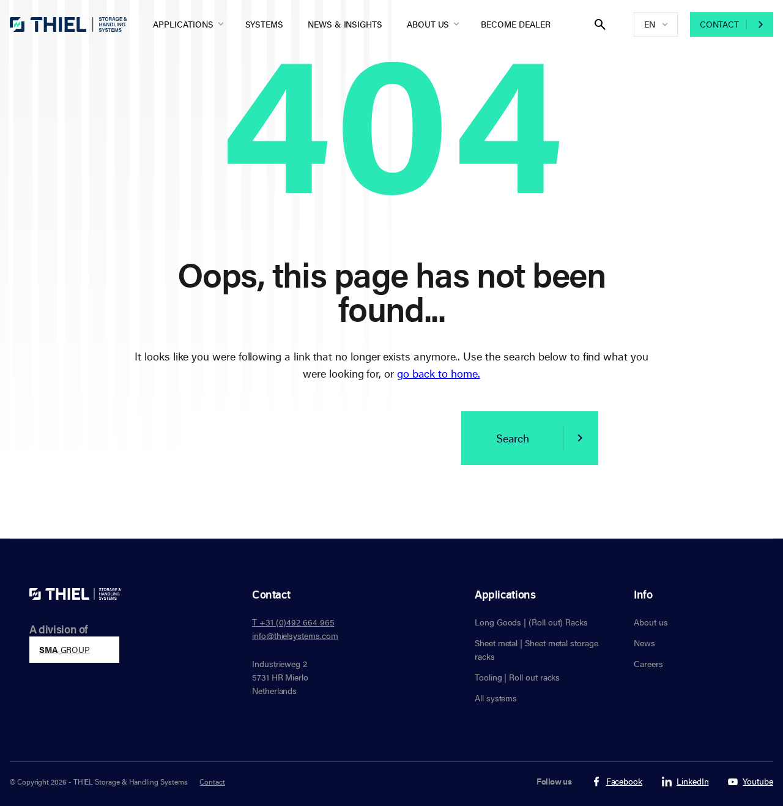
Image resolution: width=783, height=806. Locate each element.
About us (428, 24)
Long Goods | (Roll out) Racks (531, 622)
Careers (648, 664)
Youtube (758, 782)
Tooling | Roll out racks (517, 677)
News (644, 643)
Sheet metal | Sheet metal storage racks (536, 649)
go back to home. (438, 373)
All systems (496, 698)
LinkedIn (692, 782)
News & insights (345, 24)
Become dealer (515, 24)
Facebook (624, 782)
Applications (183, 24)
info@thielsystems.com (295, 635)
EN (649, 24)
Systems (264, 24)
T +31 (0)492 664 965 (293, 622)
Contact (719, 24)
